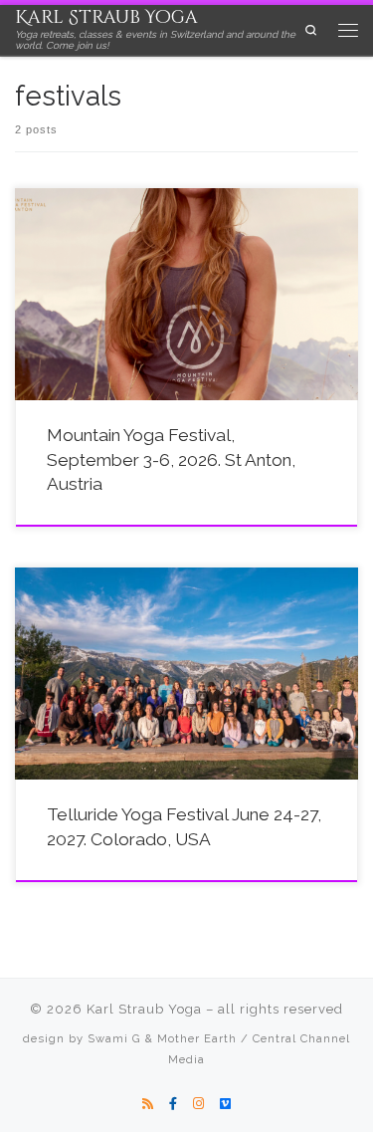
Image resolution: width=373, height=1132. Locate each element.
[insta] (198, 1104)
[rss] (147, 1104)
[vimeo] (225, 1104)
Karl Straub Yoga (144, 1009)
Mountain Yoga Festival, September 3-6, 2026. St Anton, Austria (171, 459)
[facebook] (173, 1104)
